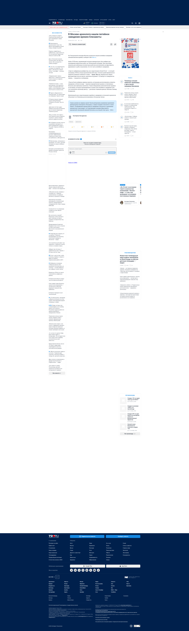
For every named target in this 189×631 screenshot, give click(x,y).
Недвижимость (53, 19)
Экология (125, 550)
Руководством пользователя (101, 610)
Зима (90, 543)
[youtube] (94, 570)
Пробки (95, 23)
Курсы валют (103, 19)
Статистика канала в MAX (55, 559)
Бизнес (72, 545)
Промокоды (61, 19)
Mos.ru (94, 57)
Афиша (91, 19)
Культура (91, 548)
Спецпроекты (126, 555)
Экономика (126, 552)
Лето (90, 550)
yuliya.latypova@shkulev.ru (126, 605)
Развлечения (109, 555)
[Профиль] (139, 23)
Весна (71, 548)
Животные (73, 557)
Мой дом (91, 552)
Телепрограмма (83, 19)
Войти (73, 153)
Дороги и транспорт (75, 552)
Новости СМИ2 (72, 162)
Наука (90, 555)
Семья (107, 559)
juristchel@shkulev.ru (82, 616)
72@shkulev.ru (65, 615)
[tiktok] (98, 570)
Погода (76, 19)
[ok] (79, 570)
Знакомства (69, 19)
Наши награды (52, 550)
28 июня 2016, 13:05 (72, 40)
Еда (71, 555)
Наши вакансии (53, 552)
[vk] (75, 570)
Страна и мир (126, 548)
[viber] (83, 570)
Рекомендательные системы (101, 619)
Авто (71, 543)
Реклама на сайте (53, 543)
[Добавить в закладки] (111, 44)
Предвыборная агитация (55, 557)
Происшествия (110, 550)
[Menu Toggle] (49, 23)
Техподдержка (52, 555)
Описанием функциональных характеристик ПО (105, 611)
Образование (92, 559)
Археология (78, 121)
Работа (108, 552)
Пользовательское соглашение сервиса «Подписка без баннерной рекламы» (111, 621)
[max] (86, 570)
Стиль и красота (127, 545)
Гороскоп (96, 19)
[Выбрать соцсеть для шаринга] (115, 44)
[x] (90, 570)
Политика (108, 548)
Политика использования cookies (102, 617)
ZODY (114, 19)
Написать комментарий (78, 44)
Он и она (108, 543)
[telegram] (71, 570)
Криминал (92, 545)
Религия (108, 557)
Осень (107, 545)
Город (71, 550)
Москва (71, 121)
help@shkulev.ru (52, 617)
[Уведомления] (136, 23)
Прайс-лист (52, 545)
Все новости (57, 33)
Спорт (124, 543)
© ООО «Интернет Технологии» (55, 626)
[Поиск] (132, 23)
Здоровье (72, 559)
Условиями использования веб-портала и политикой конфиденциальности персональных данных (116, 612)
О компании (52, 548)
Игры (110, 19)
